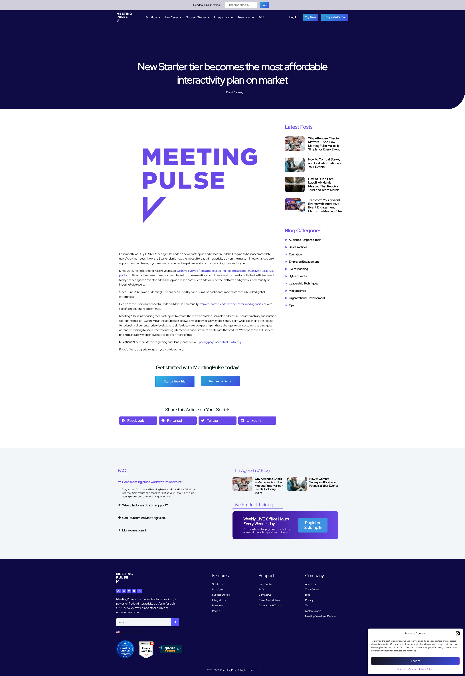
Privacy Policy (425, 669)
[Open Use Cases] (180, 17)
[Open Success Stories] (208, 17)
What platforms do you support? (145, 505)
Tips (291, 305)
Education (295, 254)
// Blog (251, 470)
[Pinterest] (129, 591)
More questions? (134, 530)
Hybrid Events (298, 276)
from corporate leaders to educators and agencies (231, 304)
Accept (415, 661)
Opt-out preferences (407, 669)
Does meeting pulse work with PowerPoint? (152, 482)
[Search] (175, 622)
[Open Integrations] (232, 17)
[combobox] (143, 622)
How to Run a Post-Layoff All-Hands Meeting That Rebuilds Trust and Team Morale (323, 184)
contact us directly (229, 342)
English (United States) (134, 632)
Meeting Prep (297, 291)
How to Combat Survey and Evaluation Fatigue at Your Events (325, 163)
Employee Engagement (304, 262)
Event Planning (234, 92)
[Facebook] (118, 591)
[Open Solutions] (159, 17)
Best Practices (298, 247)
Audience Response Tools (305, 240)
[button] (458, 633)
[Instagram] (124, 591)
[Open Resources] (253, 17)
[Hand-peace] (139, 591)
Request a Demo (335, 17)
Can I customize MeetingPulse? (144, 518)
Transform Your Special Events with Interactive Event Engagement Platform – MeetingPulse (325, 205)
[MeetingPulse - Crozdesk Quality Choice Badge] (125, 657)
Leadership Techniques (303, 283)
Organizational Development (307, 298)
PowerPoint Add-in (181, 489)
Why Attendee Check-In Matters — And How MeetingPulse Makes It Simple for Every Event (324, 143)
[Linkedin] (134, 591)
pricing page (207, 342)
